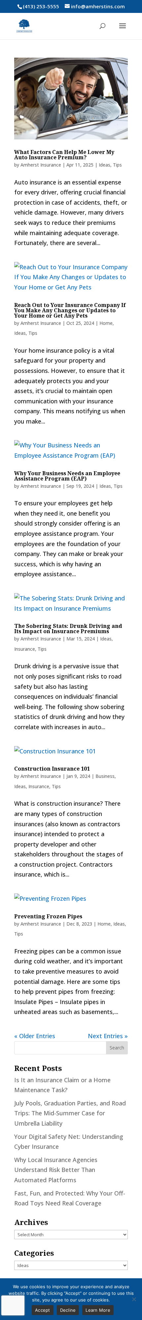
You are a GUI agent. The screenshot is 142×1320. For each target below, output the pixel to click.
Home (106, 323)
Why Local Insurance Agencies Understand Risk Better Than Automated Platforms (55, 1170)
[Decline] (133, 1299)
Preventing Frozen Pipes (48, 916)
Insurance (24, 649)
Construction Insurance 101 (52, 768)
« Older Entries (34, 1036)
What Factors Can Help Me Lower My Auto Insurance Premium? (64, 154)
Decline (68, 1310)
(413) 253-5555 (41, 6)
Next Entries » (108, 1036)
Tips (117, 165)
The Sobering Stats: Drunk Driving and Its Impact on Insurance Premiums (68, 628)
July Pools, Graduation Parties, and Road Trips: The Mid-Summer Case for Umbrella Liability (70, 1113)
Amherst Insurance (40, 165)
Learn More (98, 1310)
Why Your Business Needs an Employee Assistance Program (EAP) (67, 476)
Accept (42, 1310)
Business (105, 776)
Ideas (104, 165)
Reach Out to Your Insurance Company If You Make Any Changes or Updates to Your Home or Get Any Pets (70, 310)
